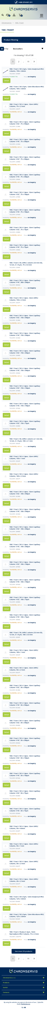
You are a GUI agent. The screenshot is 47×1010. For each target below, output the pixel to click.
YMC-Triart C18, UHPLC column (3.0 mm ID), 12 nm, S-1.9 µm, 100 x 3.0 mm (26, 634)
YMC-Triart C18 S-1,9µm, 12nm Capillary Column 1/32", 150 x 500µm (25, 317)
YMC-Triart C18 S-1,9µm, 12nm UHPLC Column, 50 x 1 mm (24, 845)
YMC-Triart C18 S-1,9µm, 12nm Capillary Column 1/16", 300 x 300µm (25, 281)
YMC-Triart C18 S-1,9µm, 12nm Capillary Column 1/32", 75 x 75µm (25, 229)
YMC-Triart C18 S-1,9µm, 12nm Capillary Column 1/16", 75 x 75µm (25, 246)
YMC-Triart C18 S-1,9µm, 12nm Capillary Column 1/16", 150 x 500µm (25, 334)
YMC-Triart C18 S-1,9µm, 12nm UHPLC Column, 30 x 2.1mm (24, 863)
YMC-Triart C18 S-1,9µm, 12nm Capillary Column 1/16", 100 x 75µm (25, 616)
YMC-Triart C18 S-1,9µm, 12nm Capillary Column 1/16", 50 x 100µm (25, 774)
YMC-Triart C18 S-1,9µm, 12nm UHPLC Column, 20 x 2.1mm (24, 880)
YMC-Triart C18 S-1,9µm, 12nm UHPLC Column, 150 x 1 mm (24, 457)
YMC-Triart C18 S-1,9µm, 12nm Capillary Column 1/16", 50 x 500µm (25, 704)
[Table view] (2, 49)
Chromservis (6, 23)
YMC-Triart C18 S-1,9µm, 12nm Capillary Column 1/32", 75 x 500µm (25, 123)
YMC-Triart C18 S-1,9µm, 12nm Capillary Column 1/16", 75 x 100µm (25, 211)
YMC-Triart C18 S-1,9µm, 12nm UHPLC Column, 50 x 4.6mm (24, 827)
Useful (5, 987)
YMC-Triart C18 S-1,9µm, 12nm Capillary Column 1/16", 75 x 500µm (25, 140)
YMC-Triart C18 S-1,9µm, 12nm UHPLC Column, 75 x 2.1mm (24, 105)
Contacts (6, 992)
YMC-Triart (19, 23)
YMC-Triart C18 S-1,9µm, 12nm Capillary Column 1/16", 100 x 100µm (25, 581)
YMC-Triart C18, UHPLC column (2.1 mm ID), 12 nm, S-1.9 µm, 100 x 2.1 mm (26, 440)
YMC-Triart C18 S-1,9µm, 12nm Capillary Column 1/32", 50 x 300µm (25, 722)
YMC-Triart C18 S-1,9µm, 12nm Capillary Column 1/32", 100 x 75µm (25, 598)
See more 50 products (23, 951)
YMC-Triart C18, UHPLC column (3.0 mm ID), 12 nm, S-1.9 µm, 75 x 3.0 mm (26, 264)
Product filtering (11, 40)
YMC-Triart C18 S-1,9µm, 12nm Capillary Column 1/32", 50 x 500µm (25, 687)
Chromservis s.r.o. (9, 978)
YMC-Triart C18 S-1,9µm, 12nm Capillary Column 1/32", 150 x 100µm (25, 387)
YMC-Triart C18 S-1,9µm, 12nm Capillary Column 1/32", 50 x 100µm (25, 757)
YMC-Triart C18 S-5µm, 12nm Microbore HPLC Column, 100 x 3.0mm (27, 88)
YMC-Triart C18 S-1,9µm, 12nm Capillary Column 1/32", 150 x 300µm (25, 352)
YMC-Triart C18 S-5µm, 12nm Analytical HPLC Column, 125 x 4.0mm (27, 898)
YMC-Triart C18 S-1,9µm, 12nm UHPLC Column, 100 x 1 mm (24, 651)
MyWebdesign (25, 1004)
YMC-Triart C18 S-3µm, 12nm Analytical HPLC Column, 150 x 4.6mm (27, 70)
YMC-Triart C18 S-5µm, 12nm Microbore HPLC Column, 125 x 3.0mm (27, 915)
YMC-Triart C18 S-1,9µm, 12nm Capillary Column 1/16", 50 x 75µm (25, 810)
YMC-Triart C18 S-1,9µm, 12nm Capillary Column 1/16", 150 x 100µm (25, 405)
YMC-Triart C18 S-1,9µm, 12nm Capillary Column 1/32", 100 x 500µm (25, 493)
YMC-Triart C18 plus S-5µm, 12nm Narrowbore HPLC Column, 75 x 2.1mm (24, 933)
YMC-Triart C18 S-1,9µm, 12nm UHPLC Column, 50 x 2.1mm (24, 669)
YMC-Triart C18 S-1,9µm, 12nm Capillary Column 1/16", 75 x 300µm (25, 176)
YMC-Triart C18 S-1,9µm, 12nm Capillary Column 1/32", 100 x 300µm (25, 528)
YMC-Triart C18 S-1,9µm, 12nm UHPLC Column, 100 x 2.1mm (24, 475)
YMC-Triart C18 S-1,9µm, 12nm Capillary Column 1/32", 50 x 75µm (25, 792)
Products (6, 983)
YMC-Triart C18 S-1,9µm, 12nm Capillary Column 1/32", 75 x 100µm (25, 193)
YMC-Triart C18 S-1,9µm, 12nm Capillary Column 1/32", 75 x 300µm (25, 158)
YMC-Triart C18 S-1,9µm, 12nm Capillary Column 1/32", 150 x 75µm (25, 422)
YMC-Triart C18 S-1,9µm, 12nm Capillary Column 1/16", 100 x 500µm (25, 510)
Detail (6, 80)
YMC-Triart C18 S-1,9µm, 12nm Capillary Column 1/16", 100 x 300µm (25, 546)
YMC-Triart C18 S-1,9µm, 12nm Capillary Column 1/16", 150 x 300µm (25, 369)
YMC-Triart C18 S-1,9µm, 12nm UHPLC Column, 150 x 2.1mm (24, 299)
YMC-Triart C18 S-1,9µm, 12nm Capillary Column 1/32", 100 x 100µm (25, 563)
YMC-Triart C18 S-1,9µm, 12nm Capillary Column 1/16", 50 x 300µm (25, 739)
